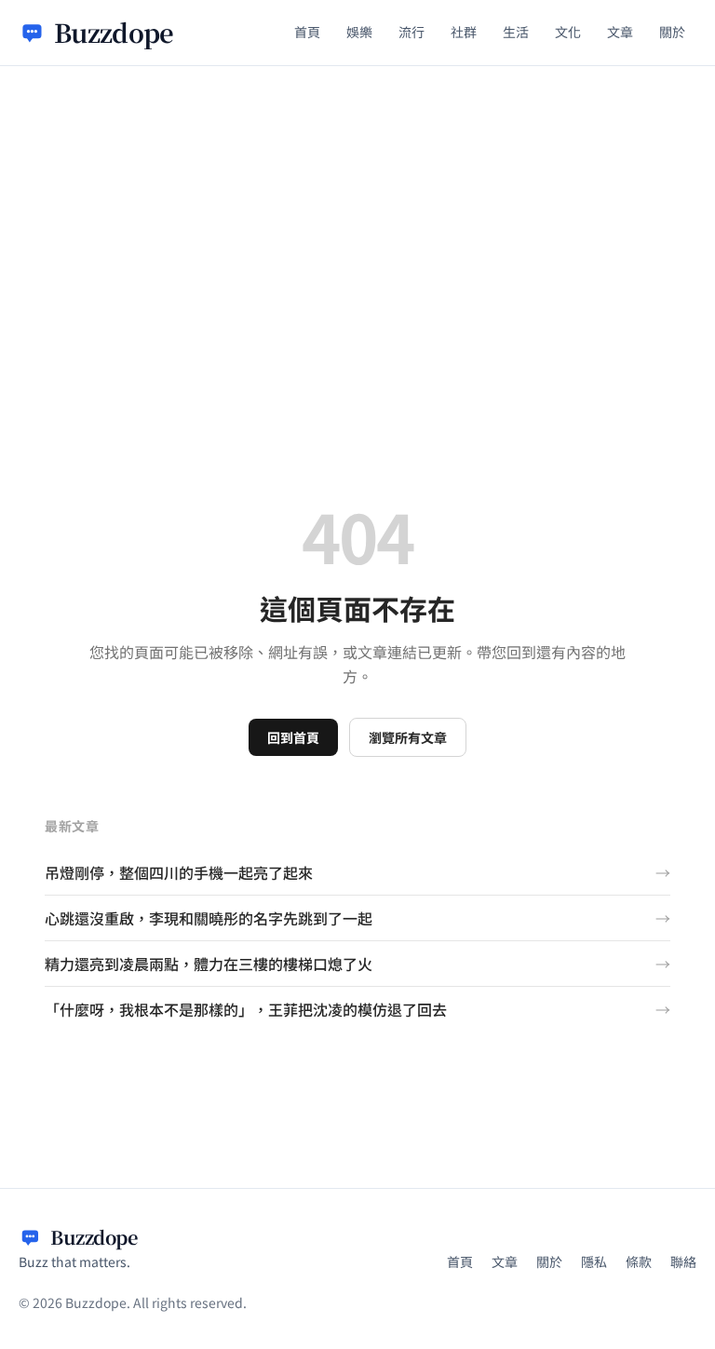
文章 (620, 31)
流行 (411, 31)
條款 (639, 1261)
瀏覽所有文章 (408, 737)
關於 (672, 31)
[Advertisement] (357, 205)
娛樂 (359, 31)
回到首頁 (293, 737)
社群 (464, 31)
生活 (516, 31)
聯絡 (683, 1261)
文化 (568, 31)
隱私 (594, 1261)
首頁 (307, 31)
